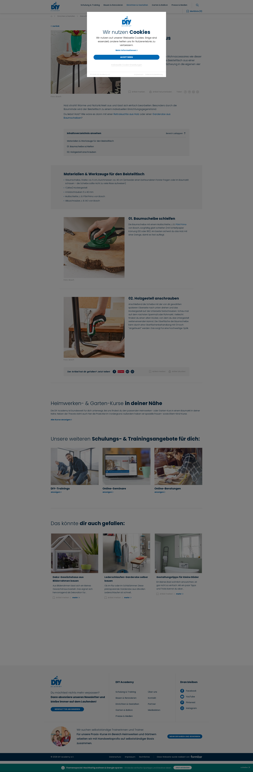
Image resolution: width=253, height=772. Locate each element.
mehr (75, 597)
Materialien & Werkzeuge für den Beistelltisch (90, 140)
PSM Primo (181, 224)
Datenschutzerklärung (154, 74)
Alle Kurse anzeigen (61, 419)
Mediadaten (154, 710)
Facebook (190, 690)
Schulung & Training (126, 691)
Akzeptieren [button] (126, 57)
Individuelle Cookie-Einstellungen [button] (126, 64)
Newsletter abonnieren (67, 709)
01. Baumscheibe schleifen (80, 146)
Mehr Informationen (126, 50)
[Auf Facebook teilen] (185, 92)
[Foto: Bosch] (86, 61)
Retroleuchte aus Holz (126, 114)
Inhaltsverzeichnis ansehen (125, 133)
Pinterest (190, 702)
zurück (55, 26)
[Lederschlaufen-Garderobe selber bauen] (126, 553)
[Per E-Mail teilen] (193, 92)
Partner (152, 704)
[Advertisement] (126, 632)
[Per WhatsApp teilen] (197, 92)
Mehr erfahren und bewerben (184, 736)
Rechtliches (144, 757)
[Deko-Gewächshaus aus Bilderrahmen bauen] (75, 553)
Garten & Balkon (124, 710)
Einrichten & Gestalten (66, 16)
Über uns (152, 691)
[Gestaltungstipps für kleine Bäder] (178, 553)
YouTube (190, 696)
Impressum (138, 74)
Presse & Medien (124, 716)
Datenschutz (115, 757)
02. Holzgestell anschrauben (81, 152)
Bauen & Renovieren (126, 697)
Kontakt (152, 697)
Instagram (191, 708)
